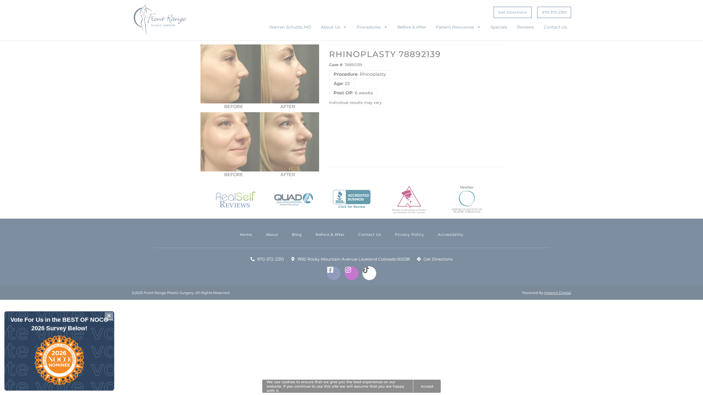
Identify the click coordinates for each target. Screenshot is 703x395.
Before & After (411, 27)
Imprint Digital (557, 292)
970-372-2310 (554, 12)
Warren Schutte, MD (290, 27)
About (272, 234)
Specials (498, 27)
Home (246, 234)
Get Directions (512, 12)
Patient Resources (455, 27)
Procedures (369, 27)
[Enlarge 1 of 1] (312, 119)
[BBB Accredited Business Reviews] (351, 199)
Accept (427, 386)
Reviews (525, 27)
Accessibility (451, 234)
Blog (297, 234)
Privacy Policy (409, 234)
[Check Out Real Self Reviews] (236, 199)
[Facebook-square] (334, 273)
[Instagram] (351, 273)
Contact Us (555, 27)
